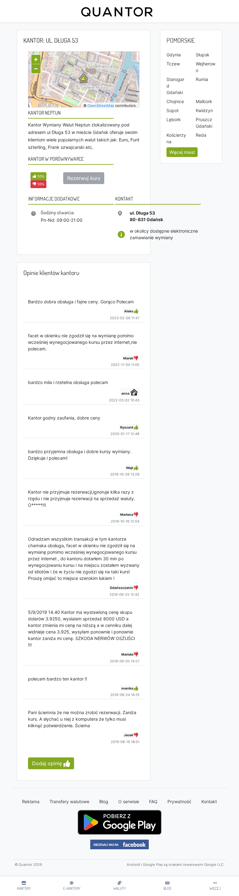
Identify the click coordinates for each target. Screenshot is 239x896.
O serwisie (128, 801)
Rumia (202, 79)
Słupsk (202, 54)
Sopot (172, 110)
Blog (103, 801)
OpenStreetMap (100, 105)
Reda (201, 135)
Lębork (173, 119)
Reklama (31, 801)
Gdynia (173, 54)
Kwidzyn (204, 110)
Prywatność (179, 801)
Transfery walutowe (69, 801)
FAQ (153, 801)
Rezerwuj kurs (83, 178)
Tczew (173, 63)
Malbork (204, 101)
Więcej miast (182, 152)
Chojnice (175, 101)
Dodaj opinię (47, 763)
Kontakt (209, 801)
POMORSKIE (180, 40)
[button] (38, 176)
